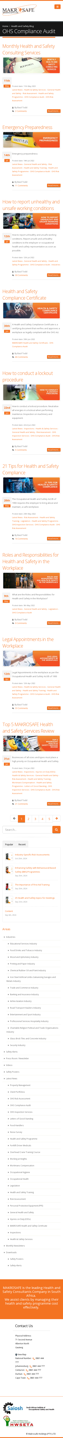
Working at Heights (18, 1158)
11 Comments (21, 185)
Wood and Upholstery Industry (24, 957)
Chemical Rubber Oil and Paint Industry (28, 970)
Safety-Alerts (11, 1051)
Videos (8, 1065)
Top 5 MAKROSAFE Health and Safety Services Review (28, 727)
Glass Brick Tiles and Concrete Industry (28, 1038)
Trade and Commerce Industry (24, 987)
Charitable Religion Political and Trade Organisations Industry (32, 1030)
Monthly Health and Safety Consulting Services (28, 49)
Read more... (54, 111)
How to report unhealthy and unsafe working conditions (31, 204)
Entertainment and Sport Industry (25, 1014)
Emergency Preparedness (27, 127)
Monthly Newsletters (15, 1245)
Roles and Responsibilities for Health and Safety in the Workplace (30, 561)
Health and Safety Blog (22, 26)
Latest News (17, 89)
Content (9, 911)
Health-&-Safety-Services (35, 89)
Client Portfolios (17, 1092)
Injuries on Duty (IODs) (45, 772)
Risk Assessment (30, 93)
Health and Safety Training (35, 168)
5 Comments (21, 450)
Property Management (20, 1085)
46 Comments (21, 357)
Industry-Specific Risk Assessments (32, 854)
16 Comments (21, 538)
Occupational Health (19, 1179)
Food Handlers (17, 1125)
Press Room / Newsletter (17, 1058)
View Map (21, 1354)
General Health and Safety (35, 164)
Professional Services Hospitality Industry (29, 1021)
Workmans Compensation (23, 782)
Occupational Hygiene (20, 1172)
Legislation (25, 521)
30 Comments (21, 275)
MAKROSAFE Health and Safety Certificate (30, 343)
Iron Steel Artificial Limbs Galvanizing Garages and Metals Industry (31, 979)
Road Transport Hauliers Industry (25, 1007)
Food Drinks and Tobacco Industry (26, 950)
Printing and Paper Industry (22, 963)
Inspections (29, 428)
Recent (22, 844)
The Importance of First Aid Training (32, 884)
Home (5, 26)
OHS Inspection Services (22, 524)
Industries (56, 264)
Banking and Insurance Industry (24, 994)
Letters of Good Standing (35, 786)
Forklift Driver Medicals (20, 1145)
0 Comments (21, 623)
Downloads (11, 1252)
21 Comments (21, 804)
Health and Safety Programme (45, 521)
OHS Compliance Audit (34, 97)
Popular (9, 844)
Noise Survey (16, 1132)
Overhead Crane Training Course (25, 1152)
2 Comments (21, 111)
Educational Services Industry (23, 943)
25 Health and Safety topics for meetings (35, 897)
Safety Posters (12, 1071)
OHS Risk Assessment (20, 1098)
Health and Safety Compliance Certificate (24, 294)
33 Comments (21, 708)
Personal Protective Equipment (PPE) (26, 1205)
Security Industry (17, 1045)
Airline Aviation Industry (21, 1001)
